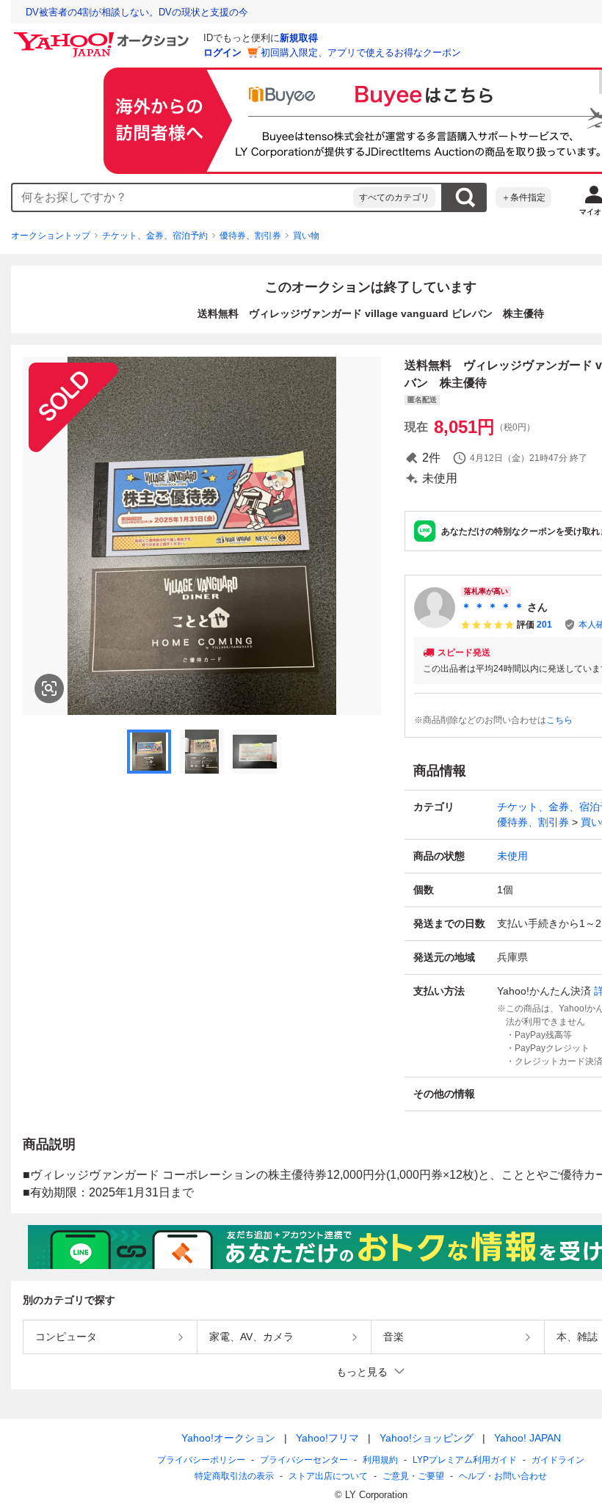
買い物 (306, 235)
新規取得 (299, 37)
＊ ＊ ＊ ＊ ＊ (492, 607)
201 (544, 624)
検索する (465, 197)
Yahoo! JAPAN (527, 1438)
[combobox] (182, 197)
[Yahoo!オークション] (103, 35)
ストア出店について (328, 1476)
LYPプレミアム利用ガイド (465, 1460)
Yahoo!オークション (228, 1438)
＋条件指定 (523, 197)
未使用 (512, 856)
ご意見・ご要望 (413, 1476)
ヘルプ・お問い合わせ (503, 1476)
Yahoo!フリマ (327, 1438)
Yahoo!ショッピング (427, 1438)
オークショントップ (50, 235)
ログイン (222, 52)
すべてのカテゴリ (394, 197)
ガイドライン (558, 1460)
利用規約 (380, 1460)
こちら (559, 720)
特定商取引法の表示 (234, 1476)
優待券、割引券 (250, 235)
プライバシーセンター (304, 1460)
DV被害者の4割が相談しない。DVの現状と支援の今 (137, 12)
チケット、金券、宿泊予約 (155, 235)
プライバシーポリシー (201, 1460)
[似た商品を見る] (49, 688)
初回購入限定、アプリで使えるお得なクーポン (361, 52)
